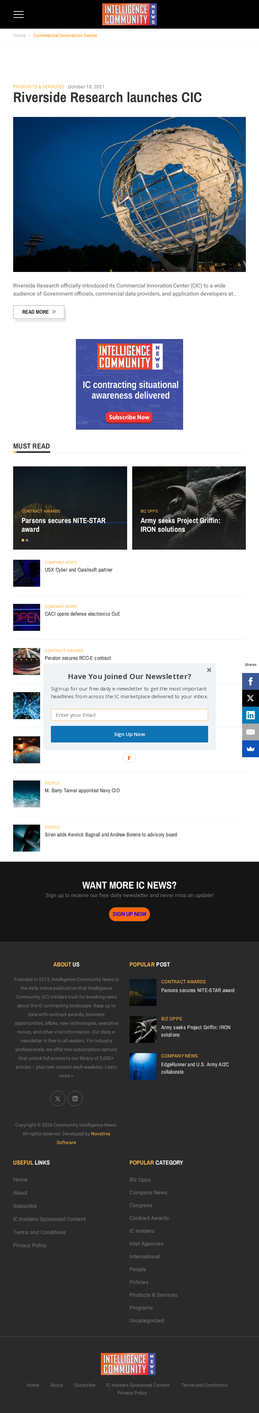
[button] (129, 676)
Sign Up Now (129, 734)
